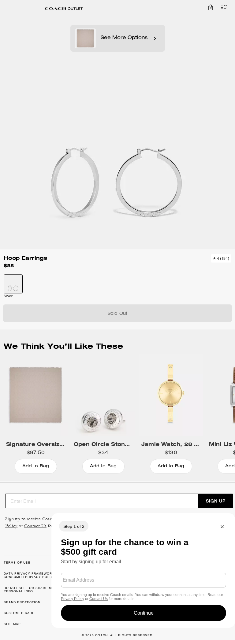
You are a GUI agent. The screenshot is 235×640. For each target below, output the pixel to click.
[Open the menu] (222, 7)
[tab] (64, 8)
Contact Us (35, 526)
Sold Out (118, 314)
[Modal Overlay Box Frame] (143, 570)
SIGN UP (216, 500)
